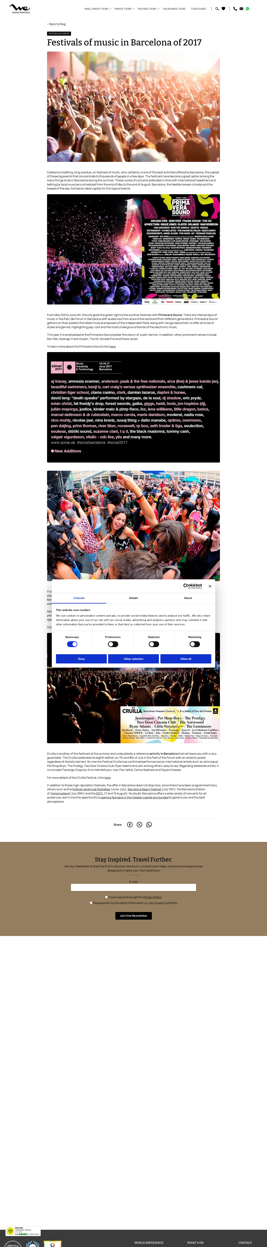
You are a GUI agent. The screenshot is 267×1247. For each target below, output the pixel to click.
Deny (81, 658)
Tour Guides (198, 8)
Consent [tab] (79, 598)
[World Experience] (20, 8)
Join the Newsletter (133, 916)
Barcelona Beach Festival (145, 789)
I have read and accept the (135, 897)
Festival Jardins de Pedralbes (91, 789)
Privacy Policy (152, 897)
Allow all (185, 658)
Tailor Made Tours (174, 8)
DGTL (99, 793)
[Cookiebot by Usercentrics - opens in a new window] (186, 586)
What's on (195, 1242)
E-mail (133, 882)
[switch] (113, 644)
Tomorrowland (60, 793)
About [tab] (188, 598)
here (112, 346)
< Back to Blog (56, 24)
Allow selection (133, 658)
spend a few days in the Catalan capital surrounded (134, 797)
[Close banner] (210, 586)
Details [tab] (133, 598)
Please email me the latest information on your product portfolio (134, 903)
